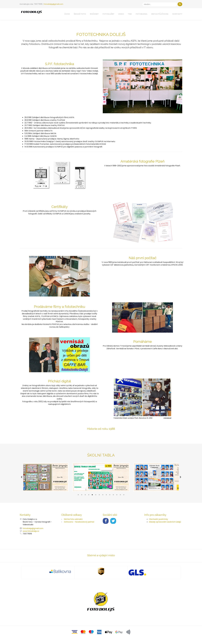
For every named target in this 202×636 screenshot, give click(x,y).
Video (121, 14)
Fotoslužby (108, 14)
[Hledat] (180, 4)
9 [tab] (106, 495)
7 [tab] (99, 495)
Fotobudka (141, 14)
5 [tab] (92, 495)
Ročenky (94, 14)
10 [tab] (110, 495)
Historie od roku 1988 (101, 428)
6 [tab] (96, 495)
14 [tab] (124, 495)
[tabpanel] (101, 477)
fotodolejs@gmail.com (53, 4)
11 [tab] (113, 495)
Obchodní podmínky (158, 519)
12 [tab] (117, 495)
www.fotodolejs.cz (31, 531)
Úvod (67, 14)
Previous (21, 477)
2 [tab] (82, 495)
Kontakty (177, 14)
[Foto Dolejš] (31, 12)
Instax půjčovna (159, 14)
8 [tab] (103, 495)
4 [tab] (89, 495)
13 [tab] (120, 495)
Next (180, 477)
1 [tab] (78, 495)
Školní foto (80, 14)
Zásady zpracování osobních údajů (165, 522)
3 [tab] (85, 495)
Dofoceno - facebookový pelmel (79, 522)
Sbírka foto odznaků (73, 519)
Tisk (130, 14)
